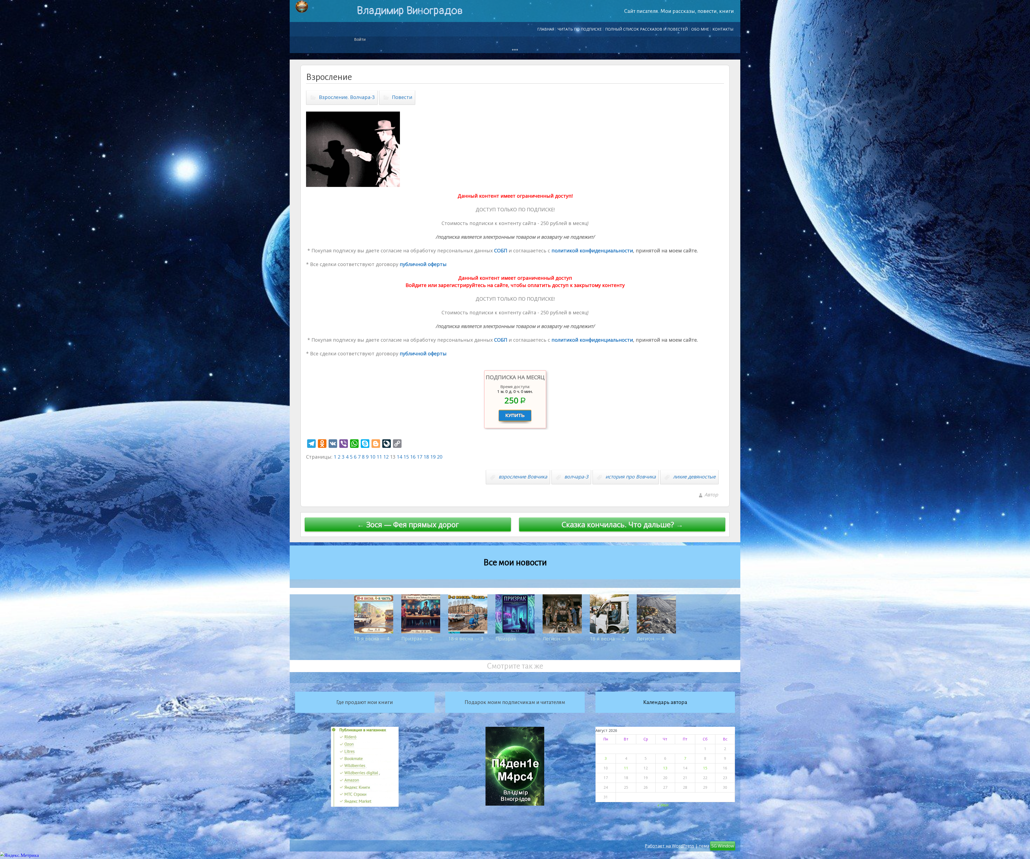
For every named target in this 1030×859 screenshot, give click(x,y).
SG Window (722, 846)
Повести (402, 97)
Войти (360, 39)
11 (379, 457)
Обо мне (700, 29)
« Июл (662, 805)
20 (439, 457)
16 (412, 457)
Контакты (722, 29)
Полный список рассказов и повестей (646, 29)
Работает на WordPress (669, 846)
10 (372, 457)
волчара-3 (576, 476)
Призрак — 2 (416, 638)
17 (419, 457)
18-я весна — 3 (465, 638)
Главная (545, 29)
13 (665, 767)
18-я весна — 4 (371, 638)
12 (386, 457)
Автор (711, 494)
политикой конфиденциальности (591, 250)
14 (399, 457)
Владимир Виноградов (410, 11)
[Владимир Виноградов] (302, 6)
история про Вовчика (630, 476)
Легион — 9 (556, 638)
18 (426, 457)
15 (406, 457)
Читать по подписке (580, 29)
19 (433, 457)
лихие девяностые (694, 476)
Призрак (505, 638)
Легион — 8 (650, 638)
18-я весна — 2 (607, 638)
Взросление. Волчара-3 (347, 97)
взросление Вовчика (523, 476)
